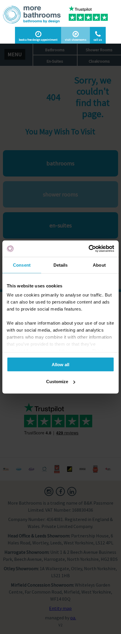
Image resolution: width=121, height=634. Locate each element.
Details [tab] (60, 264)
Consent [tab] (22, 264)
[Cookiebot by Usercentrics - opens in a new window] (88, 249)
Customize (57, 381)
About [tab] (99, 264)
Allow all (60, 364)
